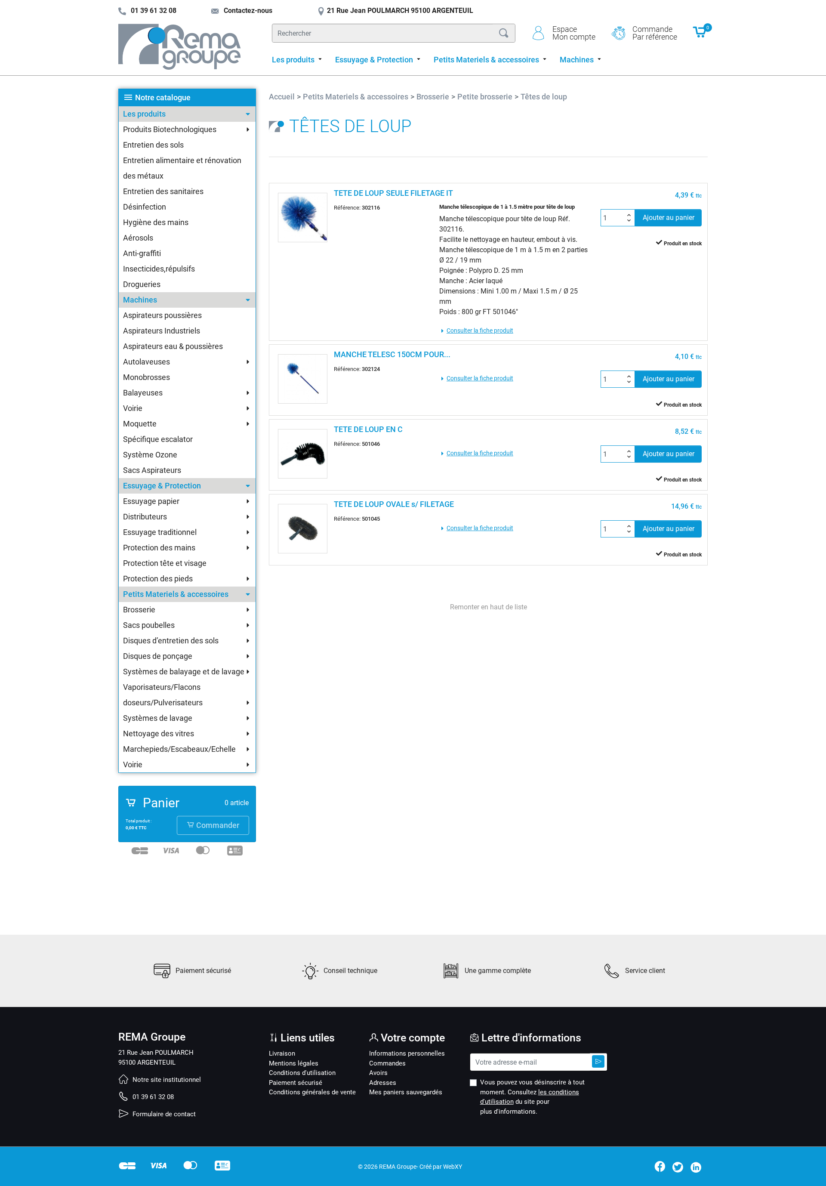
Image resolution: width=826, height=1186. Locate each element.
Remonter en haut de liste (488, 607)
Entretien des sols (153, 144)
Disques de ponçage (157, 656)
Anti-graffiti (142, 253)
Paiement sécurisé (295, 1083)
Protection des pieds (158, 578)
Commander (216, 825)
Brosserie (139, 609)
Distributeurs (145, 516)
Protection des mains (159, 547)
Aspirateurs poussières (162, 315)
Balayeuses (143, 392)
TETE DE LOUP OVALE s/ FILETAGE (394, 504)
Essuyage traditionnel (160, 532)
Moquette (140, 423)
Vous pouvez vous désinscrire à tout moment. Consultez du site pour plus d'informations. (532, 1096)
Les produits (144, 113)
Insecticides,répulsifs (159, 268)
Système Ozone (150, 454)
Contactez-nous (247, 10)
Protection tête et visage (164, 563)
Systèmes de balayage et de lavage (183, 671)
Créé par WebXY (440, 1166)
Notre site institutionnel (166, 1080)
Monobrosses (146, 377)
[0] (700, 36)
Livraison (282, 1053)
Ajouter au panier (668, 217)
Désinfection (144, 206)
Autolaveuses (146, 361)
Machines (140, 299)
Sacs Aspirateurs (152, 470)
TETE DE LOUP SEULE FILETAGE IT (393, 193)
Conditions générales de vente (312, 1092)
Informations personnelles (407, 1053)
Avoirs (378, 1073)
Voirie (132, 408)
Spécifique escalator (158, 439)
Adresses (382, 1083)
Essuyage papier (151, 501)
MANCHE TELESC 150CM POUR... (392, 354)
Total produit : (138, 820)
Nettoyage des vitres (158, 733)
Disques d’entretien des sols (171, 640)
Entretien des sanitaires (163, 191)
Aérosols (138, 237)
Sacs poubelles (149, 625)
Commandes (387, 1063)
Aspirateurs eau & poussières (173, 346)
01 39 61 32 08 (152, 1097)
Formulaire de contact (163, 1114)
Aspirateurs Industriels (161, 330)
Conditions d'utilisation (302, 1073)
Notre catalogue (163, 97)
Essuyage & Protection (162, 485)
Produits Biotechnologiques (169, 129)
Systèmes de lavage (157, 718)
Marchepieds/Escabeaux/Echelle (179, 749)
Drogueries (141, 284)
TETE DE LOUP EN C (368, 429)
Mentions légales (293, 1063)
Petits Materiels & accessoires (175, 594)
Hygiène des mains (155, 222)
